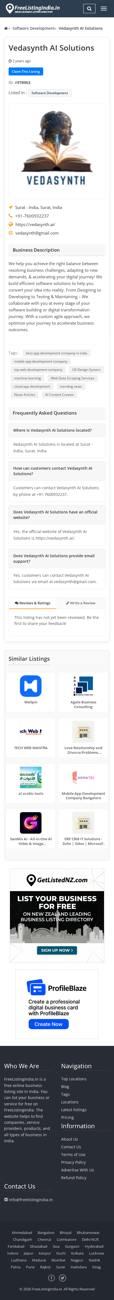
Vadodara (79, 1266)
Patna (15, 1266)
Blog (65, 1086)
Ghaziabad (38, 1246)
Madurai (39, 1260)
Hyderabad (94, 1246)
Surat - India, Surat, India (38, 207)
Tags (65, 1094)
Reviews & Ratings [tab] (34, 602)
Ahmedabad (22, 1232)
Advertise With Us (77, 1170)
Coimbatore (66, 1239)
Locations (70, 1102)
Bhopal (65, 1232)
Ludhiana (19, 1260)
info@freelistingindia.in (31, 1199)
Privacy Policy (73, 1162)
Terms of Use (73, 1154)
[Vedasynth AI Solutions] (57, 150)
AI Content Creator (59, 394)
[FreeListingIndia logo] (33, 8)
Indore (12, 1253)
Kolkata (77, 1253)
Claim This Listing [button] (26, 71)
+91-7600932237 (32, 216)
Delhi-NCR (90, 1239)
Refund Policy (73, 1177)
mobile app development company (40, 361)
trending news (71, 386)
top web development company (38, 369)
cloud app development (32, 386)
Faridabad (16, 1246)
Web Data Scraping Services (72, 378)
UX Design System (86, 369)
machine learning (27, 378)
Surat (60, 1266)
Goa (56, 1246)
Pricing (67, 1117)
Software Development (33, 28)
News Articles (24, 394)
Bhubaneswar (88, 1232)
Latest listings (74, 1109)
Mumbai (58, 1260)
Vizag (96, 1266)
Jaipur (28, 1253)
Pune (30, 1266)
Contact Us (71, 1146)
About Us (69, 1139)
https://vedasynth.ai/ (35, 224)
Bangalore (46, 1232)
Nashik (94, 1260)
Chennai (44, 1239)
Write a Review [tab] (82, 602)
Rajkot (45, 1266)
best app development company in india (56, 353)
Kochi (61, 1253)
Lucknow (96, 1253)
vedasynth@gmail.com (37, 233)
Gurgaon (72, 1246)
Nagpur (77, 1260)
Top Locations (74, 1078)
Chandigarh (22, 1239)
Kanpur (45, 1253)
